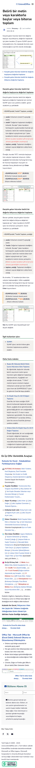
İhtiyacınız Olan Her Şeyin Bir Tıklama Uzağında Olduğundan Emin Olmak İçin (16, 608)
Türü (14, 568)
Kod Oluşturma (10, 471)
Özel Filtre (18, 556)
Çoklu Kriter (21, 501)
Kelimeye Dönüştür (11, 581)
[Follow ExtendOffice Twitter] (7, 734)
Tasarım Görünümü (13, 537)
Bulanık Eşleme (10, 506)
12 (20, 562)
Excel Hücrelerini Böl (12, 589)
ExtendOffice (24, 4)
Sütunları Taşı (14, 522)
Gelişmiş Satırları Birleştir (23, 587)
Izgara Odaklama (26, 534)
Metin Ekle (9, 565)
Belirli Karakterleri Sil (20, 565)
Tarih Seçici (9, 547)
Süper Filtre (9, 556)
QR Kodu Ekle (20, 576)
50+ (6, 568)
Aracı (27, 562)
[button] (33, 4)
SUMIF (9, 342)
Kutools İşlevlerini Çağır (21, 477)
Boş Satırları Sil (26, 489)
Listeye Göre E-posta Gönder (20, 553)
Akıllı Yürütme (26, 469)
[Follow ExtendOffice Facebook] (3, 734)
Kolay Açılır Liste (26, 510)
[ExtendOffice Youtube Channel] (12, 734)
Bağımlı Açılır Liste (12, 513)
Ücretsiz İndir (15, 628)
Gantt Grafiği (21, 568)
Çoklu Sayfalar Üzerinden (20, 503)
